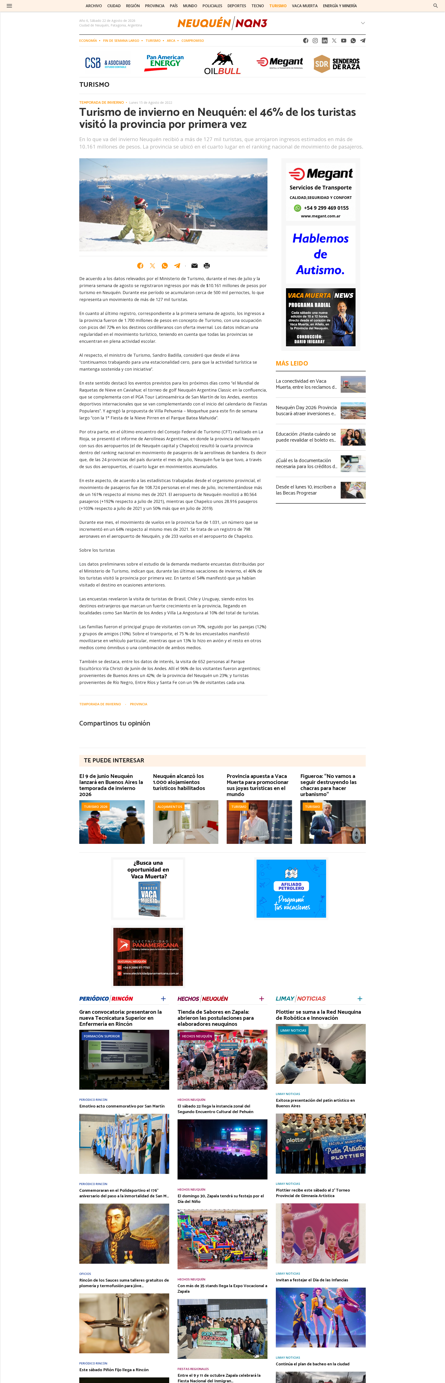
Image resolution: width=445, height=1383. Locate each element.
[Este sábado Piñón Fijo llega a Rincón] (124, 1379)
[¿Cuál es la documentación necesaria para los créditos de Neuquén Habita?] (353, 457)
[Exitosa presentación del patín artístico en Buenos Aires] (321, 1115)
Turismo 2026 (95, 806)
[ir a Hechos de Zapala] (203, 998)
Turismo (153, 40)
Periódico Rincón (93, 1099)
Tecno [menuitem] (257, 5)
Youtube (344, 41)
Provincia (138, 704)
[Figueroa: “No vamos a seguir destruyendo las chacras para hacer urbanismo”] (333, 802)
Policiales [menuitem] (212, 5)
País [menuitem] (174, 5)
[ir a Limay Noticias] (301, 998)
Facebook (306, 41)
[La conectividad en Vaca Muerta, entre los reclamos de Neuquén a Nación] (353, 377)
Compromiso (192, 40)
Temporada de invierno (101, 103)
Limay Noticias (293, 1030)
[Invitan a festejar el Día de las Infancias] (321, 1289)
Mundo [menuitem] (190, 5)
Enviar (194, 265)
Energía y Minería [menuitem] (340, 5)
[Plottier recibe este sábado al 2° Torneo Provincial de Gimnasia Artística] (321, 1205)
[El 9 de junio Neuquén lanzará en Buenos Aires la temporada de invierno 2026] (112, 802)
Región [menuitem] (133, 5)
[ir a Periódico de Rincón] (106, 998)
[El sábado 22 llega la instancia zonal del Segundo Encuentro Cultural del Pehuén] (222, 1121)
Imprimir (206, 265)
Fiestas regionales (193, 1368)
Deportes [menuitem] (237, 5)
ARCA (171, 40)
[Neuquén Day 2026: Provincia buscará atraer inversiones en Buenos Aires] (353, 404)
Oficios (85, 1273)
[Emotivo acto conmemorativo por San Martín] (124, 1115)
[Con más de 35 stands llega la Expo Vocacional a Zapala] (222, 1300)
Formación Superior (102, 1036)
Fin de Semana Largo (121, 40)
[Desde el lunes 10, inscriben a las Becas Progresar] (353, 483)
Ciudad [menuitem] (114, 5)
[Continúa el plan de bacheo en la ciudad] (321, 1373)
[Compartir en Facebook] (140, 265)
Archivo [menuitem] (94, 5)
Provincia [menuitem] (155, 5)
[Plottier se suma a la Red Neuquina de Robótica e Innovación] (321, 1025)
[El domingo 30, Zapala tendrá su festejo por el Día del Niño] (222, 1210)
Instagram (315, 41)
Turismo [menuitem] (278, 5)
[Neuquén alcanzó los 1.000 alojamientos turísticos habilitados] (185, 802)
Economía (88, 40)
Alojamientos (170, 806)
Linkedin (325, 41)
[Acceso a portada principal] (38, 5)
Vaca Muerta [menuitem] (305, 5)
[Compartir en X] (152, 265)
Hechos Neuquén (197, 1036)
